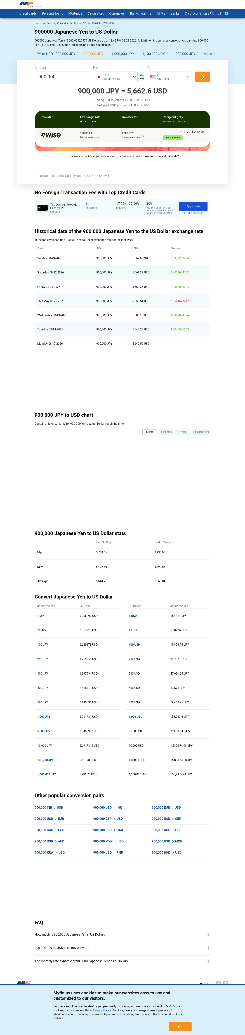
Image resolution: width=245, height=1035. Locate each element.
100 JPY (42, 644)
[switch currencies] (202, 77)
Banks (175, 13)
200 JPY (42, 659)
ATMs (161, 13)
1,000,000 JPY (123, 54)
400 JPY (42, 688)
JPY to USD (44, 54)
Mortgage (75, 13)
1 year (182, 431)
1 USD (133, 616)
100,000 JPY (45, 760)
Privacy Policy (102, 1010)
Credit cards (28, 13)
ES (226, 13)
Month (150, 431)
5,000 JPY (43, 731)
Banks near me (140, 13)
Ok (180, 1027)
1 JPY (41, 616)
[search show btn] (212, 13)
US (219, 13)
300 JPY (42, 673)
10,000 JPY (44, 745)
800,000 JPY (66, 54)
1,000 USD (135, 716)
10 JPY (41, 630)
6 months (166, 431)
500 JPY (42, 702)
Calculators (96, 13)
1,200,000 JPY (184, 54)
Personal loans (52, 13)
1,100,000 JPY (153, 54)
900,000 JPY (93, 54)
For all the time (201, 431)
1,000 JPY (43, 716)
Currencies (117, 13)
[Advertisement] (122, 381)
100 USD (134, 644)
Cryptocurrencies (197, 13)
